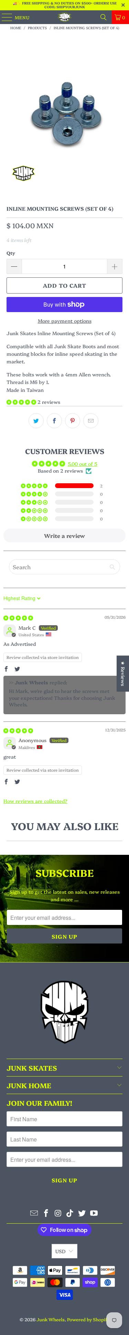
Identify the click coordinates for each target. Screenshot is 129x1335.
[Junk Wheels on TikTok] (70, 1213)
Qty (11, 253)
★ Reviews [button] (123, 673)
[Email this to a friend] (90, 420)
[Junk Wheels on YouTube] (94, 1213)
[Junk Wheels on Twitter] (82, 1213)
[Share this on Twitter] (36, 420)
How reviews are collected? (35, 800)
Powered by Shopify (88, 1319)
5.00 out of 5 (82, 463)
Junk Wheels (50, 1319)
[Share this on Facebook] (54, 420)
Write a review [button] (64, 535)
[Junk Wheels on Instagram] (58, 1213)
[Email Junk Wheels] (34, 1213)
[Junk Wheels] (64, 17)
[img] (18, 617)
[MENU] (4, 17)
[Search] (103, 17)
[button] (22, 401)
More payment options (65, 320)
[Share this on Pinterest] (72, 420)
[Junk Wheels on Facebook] (46, 1213)
